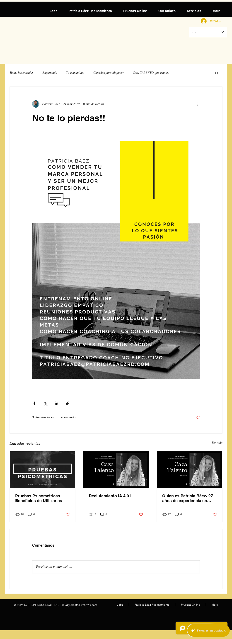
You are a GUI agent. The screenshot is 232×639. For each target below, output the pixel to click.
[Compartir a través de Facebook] (34, 403)
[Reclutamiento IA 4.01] (116, 469)
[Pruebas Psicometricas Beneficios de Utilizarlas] (42, 469)
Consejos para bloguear (108, 72)
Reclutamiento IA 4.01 (110, 495)
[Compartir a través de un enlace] (67, 403)
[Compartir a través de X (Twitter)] (45, 403)
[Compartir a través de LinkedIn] (56, 403)
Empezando (49, 72)
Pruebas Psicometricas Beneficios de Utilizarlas (38, 498)
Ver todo (217, 442)
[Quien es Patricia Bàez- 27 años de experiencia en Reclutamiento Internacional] (189, 469)
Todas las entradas (21, 72)
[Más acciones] (197, 104)
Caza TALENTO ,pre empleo (151, 72)
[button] (217, 73)
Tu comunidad (75, 72)
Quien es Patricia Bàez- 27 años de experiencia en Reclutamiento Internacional (187, 498)
